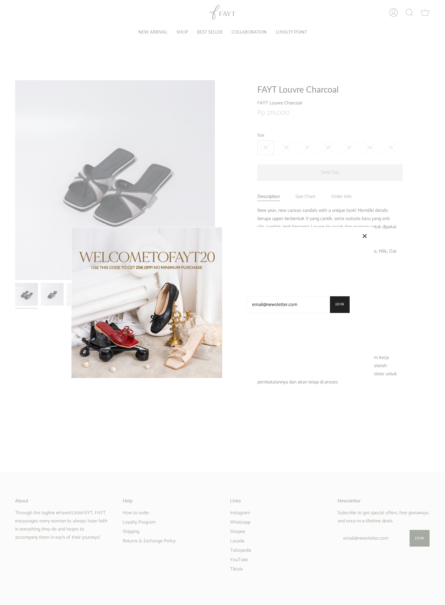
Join (339, 304)
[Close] (365, 236)
